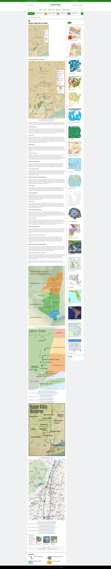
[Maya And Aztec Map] (71, 13)
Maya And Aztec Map (56, 561)
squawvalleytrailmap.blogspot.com (50, 522)
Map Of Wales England (37, 561)
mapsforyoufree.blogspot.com (50, 533)
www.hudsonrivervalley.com (50, 328)
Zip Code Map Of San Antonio (57, 556)
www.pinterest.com (50, 529)
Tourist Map (55, 4)
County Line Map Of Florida (38, 556)
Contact (44, 9)
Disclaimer (49, 9)
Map (69, 359)
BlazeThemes (61, 567)
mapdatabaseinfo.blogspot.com (50, 392)
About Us (40, 9)
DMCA (54, 9)
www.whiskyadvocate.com (50, 458)
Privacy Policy (58, 9)
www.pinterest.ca (50, 395)
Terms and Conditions (66, 9)
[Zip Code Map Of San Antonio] (44, 14)
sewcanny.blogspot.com (50, 120)
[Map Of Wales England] (59, 14)
